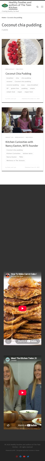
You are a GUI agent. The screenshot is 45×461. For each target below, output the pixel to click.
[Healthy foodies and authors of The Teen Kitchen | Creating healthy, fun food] (5, 5)
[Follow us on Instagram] (17, 456)
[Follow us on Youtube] (24, 456)
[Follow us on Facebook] (20, 456)
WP (14, 450)
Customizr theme (33, 450)
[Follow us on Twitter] (28, 456)
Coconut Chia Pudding (18, 73)
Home (4, 17)
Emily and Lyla (11, 98)
